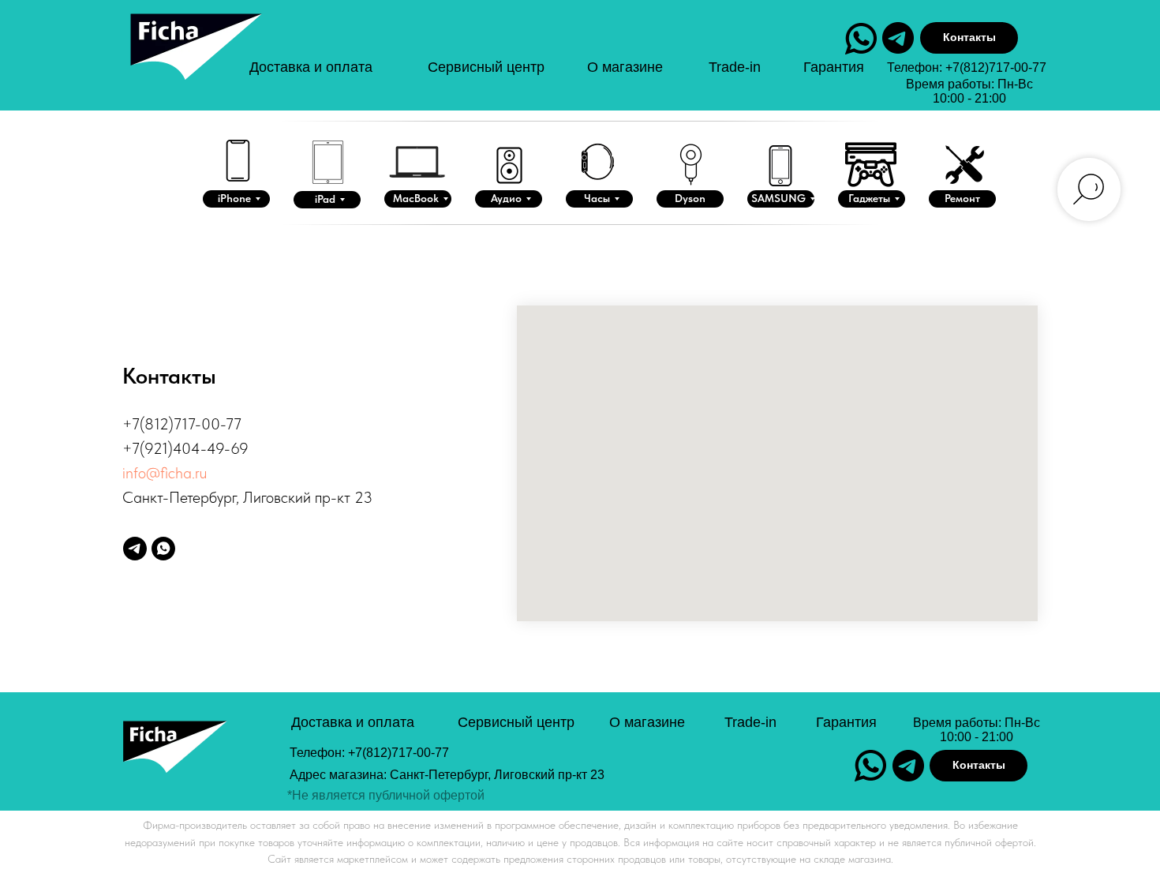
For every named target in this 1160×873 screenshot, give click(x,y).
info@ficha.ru (164, 472)
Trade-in (735, 67)
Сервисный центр (486, 67)
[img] (194, 62)
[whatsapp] (163, 548)
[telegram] (135, 548)
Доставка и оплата (310, 67)
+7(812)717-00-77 (995, 67)
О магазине (625, 67)
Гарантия (833, 67)
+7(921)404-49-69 (185, 448)
